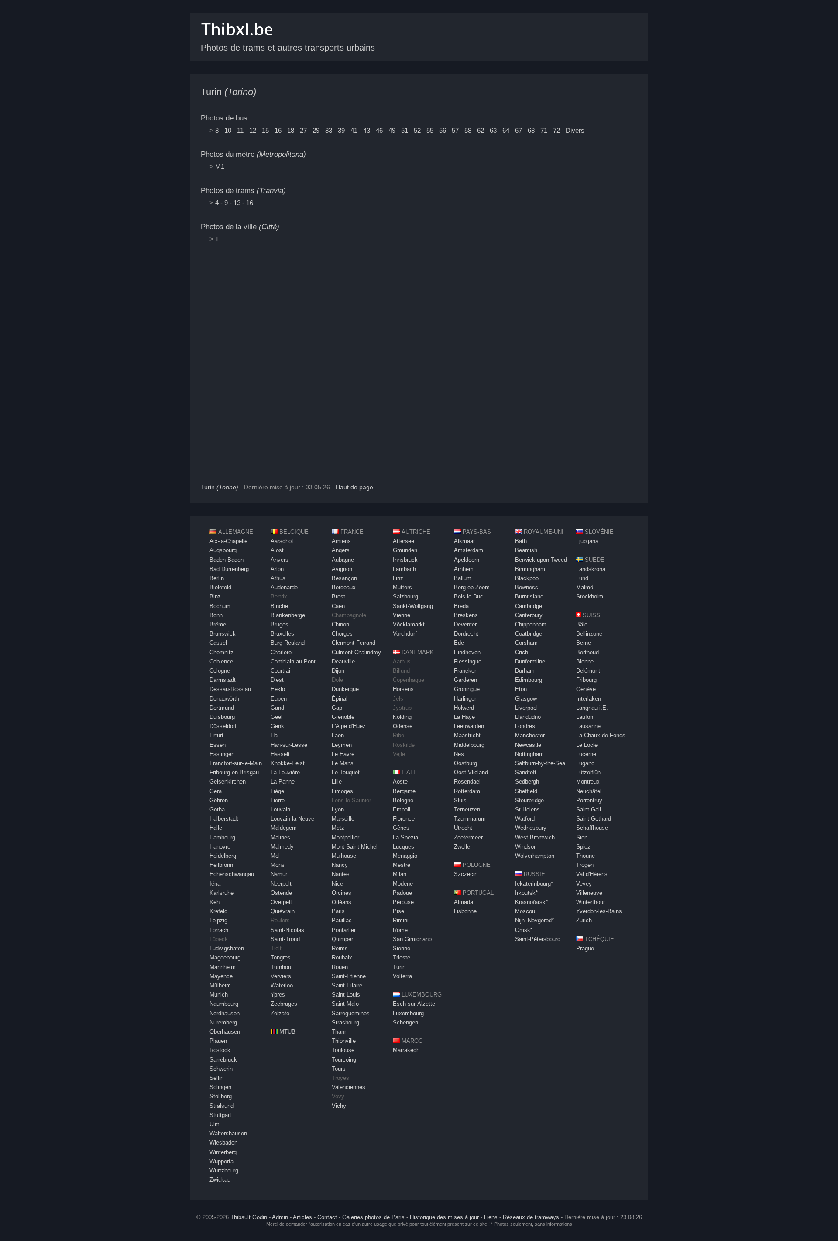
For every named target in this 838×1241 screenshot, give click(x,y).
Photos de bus (224, 118)
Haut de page (354, 487)
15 (265, 130)
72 (556, 130)
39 (341, 130)
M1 (219, 166)
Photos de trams (243, 190)
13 (237, 202)
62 (480, 130)
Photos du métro (253, 154)
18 (290, 130)
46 (379, 130)
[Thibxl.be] (237, 40)
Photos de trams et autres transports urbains (288, 47)
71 (543, 130)
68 (531, 130)
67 (518, 130)
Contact (327, 1217)
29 (316, 130)
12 (252, 130)
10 (227, 130)
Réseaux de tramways (531, 1217)
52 (417, 130)
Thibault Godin (248, 1217)
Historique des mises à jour (444, 1217)
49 (391, 130)
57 (455, 130)
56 (442, 130)
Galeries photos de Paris (373, 1217)
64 (505, 130)
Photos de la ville (240, 227)
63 (493, 130)
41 (353, 130)
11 (240, 130)
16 (278, 130)
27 (303, 130)
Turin (228, 91)
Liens (491, 1217)
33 (328, 130)
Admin (280, 1217)
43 (366, 130)
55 (429, 130)
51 (404, 130)
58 (467, 130)
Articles (302, 1217)
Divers (575, 130)
